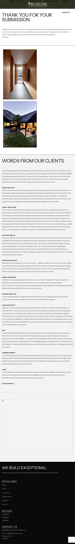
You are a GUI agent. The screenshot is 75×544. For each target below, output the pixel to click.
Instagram (5, 517)
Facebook (5, 514)
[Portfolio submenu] (39, 1)
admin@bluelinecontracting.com (13, 530)
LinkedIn (5, 520)
